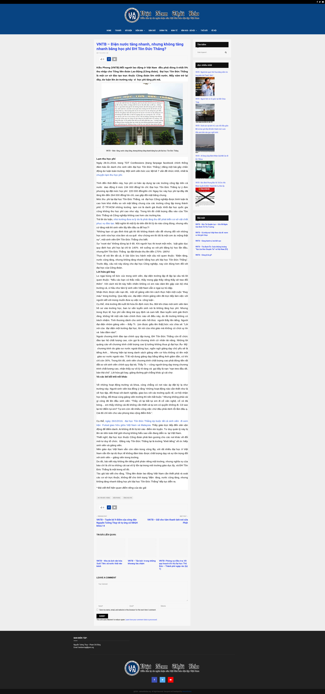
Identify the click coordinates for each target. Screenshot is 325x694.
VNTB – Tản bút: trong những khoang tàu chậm (142, 562)
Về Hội (213, 30)
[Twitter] (162, 680)
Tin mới (118, 30)
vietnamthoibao (186, 691)
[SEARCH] (226, 52)
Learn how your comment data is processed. (141, 620)
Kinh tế (174, 30)
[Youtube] (170, 680)
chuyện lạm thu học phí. (109, 175)
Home (109, 30)
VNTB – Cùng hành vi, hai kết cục (208, 241)
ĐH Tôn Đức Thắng (104, 498)
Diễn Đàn (139, 30)
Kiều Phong (116, 498)
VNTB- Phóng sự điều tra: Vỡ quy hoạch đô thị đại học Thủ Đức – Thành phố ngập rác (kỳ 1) (173, 565)
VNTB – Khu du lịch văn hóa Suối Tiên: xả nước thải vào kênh (109, 563)
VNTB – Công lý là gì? (204, 255)
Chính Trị (163, 30)
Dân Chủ (152, 30)
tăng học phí (127, 498)
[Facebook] (154, 680)
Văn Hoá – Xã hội (188, 30)
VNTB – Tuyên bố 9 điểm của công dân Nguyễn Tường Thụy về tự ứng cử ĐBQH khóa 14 (117, 522)
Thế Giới (204, 30)
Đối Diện (128, 30)
